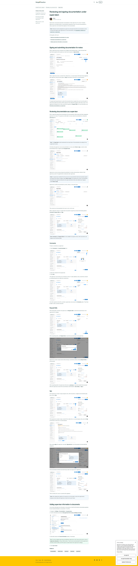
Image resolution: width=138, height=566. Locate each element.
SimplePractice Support (40, 7)
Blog (97, 2)
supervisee (72, 551)
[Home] (40, 2)
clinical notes (60, 551)
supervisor (66, 551)
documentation (53, 551)
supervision (78, 551)
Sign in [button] (100, 2)
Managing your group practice (51, 7)
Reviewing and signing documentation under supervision (40, 18)
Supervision (60, 7)
